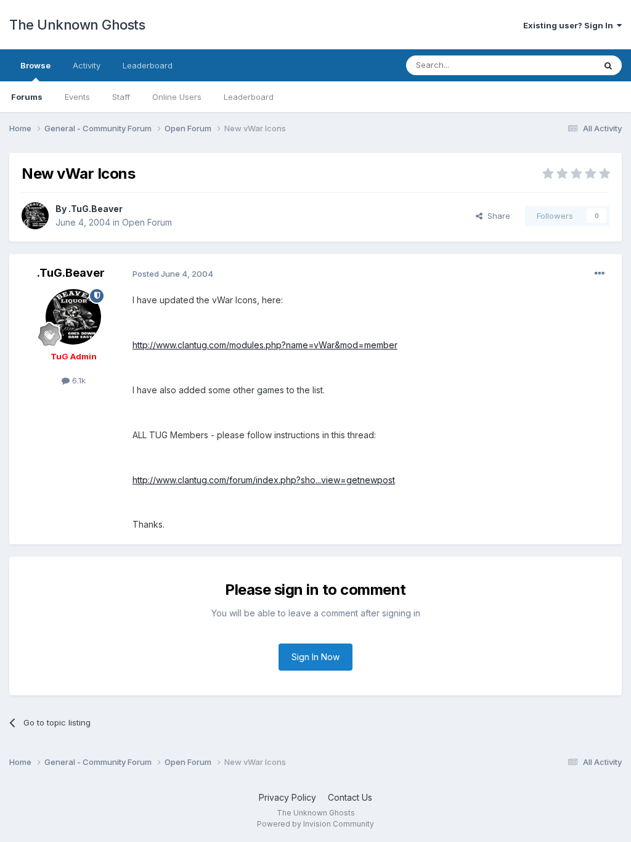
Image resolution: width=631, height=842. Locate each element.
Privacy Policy (287, 797)
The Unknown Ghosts (77, 25)
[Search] (608, 65)
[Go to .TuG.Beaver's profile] (35, 215)
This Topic (558, 65)
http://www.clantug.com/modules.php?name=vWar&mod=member (264, 345)
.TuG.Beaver (95, 208)
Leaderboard (249, 97)
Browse (35, 65)
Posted (172, 274)
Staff (121, 97)
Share (496, 216)
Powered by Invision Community (315, 823)
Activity (86, 65)
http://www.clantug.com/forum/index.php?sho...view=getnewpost (263, 480)
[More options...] (599, 273)
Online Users (177, 97)
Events (77, 97)
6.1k (78, 380)
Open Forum (147, 222)
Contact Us (350, 797)
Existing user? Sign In (570, 25)
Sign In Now (315, 657)
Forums (27, 97)
